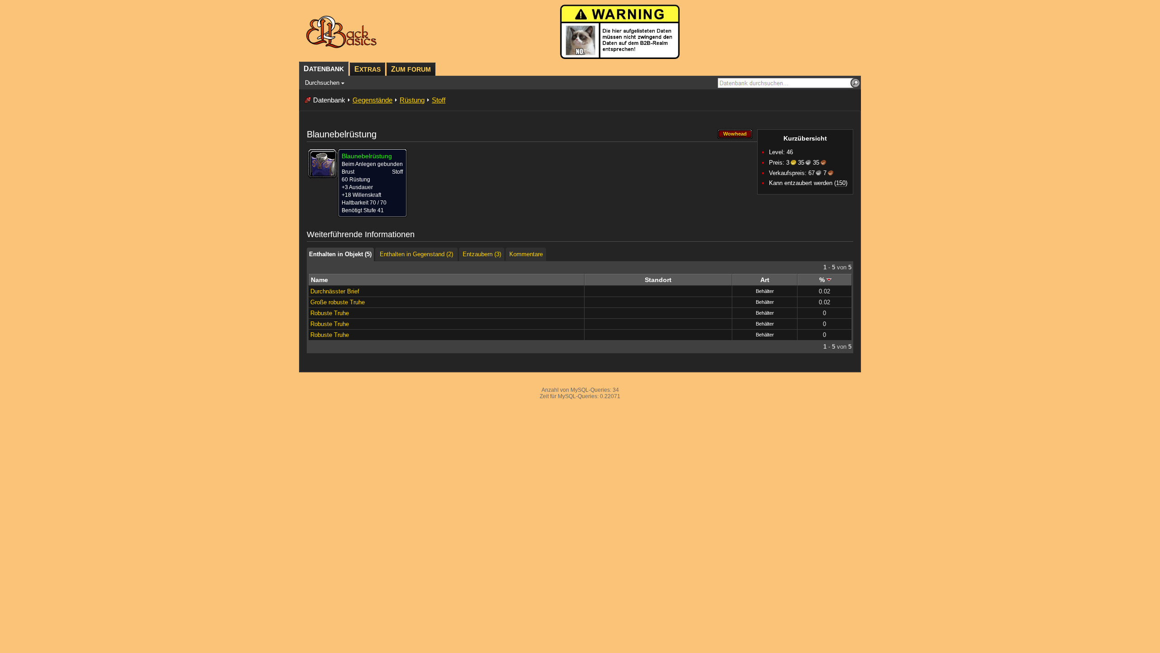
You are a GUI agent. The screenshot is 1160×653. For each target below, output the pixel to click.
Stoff (438, 100)
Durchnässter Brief (334, 291)
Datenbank (329, 100)
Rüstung (412, 100)
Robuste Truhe (329, 313)
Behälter (765, 291)
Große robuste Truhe (337, 302)
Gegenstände (372, 100)
